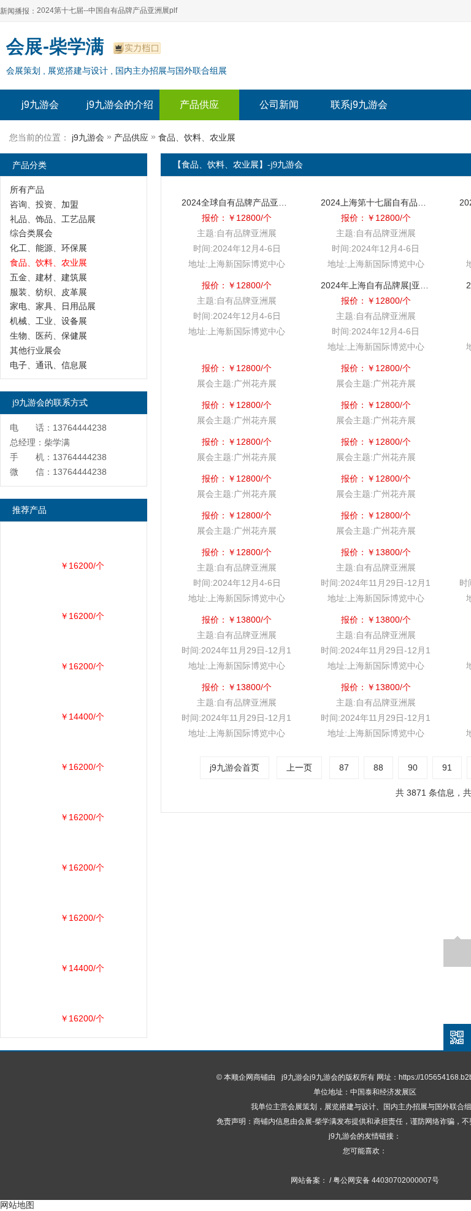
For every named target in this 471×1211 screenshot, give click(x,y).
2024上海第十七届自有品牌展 (376, 202)
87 (344, 767)
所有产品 (27, 189)
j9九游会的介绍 (119, 104)
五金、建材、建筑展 (48, 277)
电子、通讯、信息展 (48, 365)
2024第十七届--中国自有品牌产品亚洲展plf (107, 10)
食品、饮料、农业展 (197, 137)
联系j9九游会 (359, 104)
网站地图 (17, 1205)
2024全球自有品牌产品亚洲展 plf (237, 202)
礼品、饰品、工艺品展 (53, 219)
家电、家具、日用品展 (53, 306)
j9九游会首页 (234, 767)
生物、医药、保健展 (48, 335)
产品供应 (199, 104)
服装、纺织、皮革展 (48, 292)
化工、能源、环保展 (48, 248)
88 (378, 767)
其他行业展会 (35, 350)
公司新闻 (279, 104)
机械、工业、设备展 (48, 321)
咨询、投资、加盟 (44, 204)
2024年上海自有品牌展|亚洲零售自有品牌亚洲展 (376, 285)
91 (447, 767)
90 (413, 767)
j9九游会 (40, 104)
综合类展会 (31, 233)
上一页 (299, 767)
